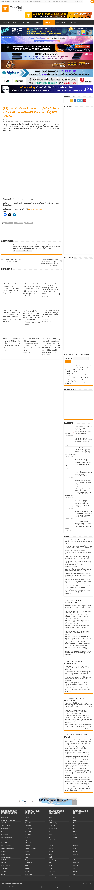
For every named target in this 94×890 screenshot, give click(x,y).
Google (75, 834)
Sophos (27, 865)
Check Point (28, 823)
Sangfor (27, 860)
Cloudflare (28, 825)
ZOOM (74, 874)
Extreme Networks (6, 837)
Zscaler (27, 877)
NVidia (50, 854)
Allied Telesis (4, 823)
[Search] (92, 1)
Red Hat (75, 851)
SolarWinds (4, 868)
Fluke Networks (5, 843)
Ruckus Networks (6, 865)
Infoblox (3, 854)
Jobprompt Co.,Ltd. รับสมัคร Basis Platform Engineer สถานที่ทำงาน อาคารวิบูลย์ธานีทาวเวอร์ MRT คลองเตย (77, 622)
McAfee (27, 851)
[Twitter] (77, 2)
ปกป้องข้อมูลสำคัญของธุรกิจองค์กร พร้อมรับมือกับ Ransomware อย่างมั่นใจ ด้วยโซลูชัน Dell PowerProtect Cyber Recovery (78, 492)
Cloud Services (18, 121)
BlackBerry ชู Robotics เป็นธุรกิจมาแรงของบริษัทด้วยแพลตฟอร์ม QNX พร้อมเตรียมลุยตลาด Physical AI (78, 721)
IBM (50, 837)
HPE (50, 831)
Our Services (25, 1)
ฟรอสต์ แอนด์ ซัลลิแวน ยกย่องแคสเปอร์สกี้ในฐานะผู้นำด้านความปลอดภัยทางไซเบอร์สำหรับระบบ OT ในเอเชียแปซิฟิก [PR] (78, 788)
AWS (74, 825)
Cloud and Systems (9, 121)
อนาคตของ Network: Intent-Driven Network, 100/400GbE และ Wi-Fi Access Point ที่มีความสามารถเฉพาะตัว (49, 261)
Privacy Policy (81, 382)
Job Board (47, 1)
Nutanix (51, 851)
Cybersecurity (25, 22)
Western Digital (53, 877)
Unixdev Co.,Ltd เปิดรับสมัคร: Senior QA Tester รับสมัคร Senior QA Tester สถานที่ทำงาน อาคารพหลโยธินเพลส (78, 607)
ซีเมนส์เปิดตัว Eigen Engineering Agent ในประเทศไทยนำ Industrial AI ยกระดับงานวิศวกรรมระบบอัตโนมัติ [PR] (76, 711)
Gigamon (27, 840)
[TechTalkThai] (15, 8)
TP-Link (3, 871)
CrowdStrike (28, 828)
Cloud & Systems (48, 22)
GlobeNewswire (56, 1)
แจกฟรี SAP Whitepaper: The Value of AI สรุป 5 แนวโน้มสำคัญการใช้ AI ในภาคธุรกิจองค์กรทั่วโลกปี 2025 (78, 689)
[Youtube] (81, 2)
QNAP (50, 862)
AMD (50, 817)
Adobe (74, 817)
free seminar (9, 222)
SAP (74, 857)
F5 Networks (4, 840)
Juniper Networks (6, 857)
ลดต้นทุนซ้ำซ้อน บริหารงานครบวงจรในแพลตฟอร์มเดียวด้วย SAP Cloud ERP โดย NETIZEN (76, 684)
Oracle (50, 857)
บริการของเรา (16, 1)
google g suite (19, 222)
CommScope (4, 834)
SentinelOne (28, 862)
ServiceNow (76, 862)
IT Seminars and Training (36, 121)
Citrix (74, 828)
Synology (51, 874)
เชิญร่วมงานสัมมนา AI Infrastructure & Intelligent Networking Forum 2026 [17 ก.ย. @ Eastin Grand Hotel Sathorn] (78, 463)
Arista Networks (5, 825)
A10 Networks (5, 817)
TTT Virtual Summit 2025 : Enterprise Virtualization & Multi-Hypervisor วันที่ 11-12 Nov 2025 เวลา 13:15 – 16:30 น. (51, 315)
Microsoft (75, 845)
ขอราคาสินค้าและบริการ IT (36, 1)
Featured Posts (6, 22)
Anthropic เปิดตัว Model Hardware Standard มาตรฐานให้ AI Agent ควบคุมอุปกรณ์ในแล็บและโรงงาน (78, 541)
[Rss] (74, 2)
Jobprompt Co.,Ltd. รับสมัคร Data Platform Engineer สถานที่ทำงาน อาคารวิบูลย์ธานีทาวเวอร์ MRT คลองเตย (77, 627)
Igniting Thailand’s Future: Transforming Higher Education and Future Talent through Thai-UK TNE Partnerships (78, 652)
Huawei (3, 851)
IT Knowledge (26, 121)
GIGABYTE (52, 825)
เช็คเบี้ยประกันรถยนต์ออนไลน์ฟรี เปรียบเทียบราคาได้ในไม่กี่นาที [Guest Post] (83, 482)
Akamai (27, 817)
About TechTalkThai (6, 1)
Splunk (27, 868)
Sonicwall (75, 865)
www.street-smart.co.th (36, 209)
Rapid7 (27, 857)
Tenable (27, 871)
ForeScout (28, 834)
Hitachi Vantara (53, 828)
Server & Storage (36, 22)
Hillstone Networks (30, 843)
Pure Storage (52, 860)
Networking (16, 22)
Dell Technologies (54, 823)
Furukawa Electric (6, 845)
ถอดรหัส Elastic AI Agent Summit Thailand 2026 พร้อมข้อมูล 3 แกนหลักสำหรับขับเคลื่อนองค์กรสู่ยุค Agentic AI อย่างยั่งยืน (78, 525)
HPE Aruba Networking (8, 848)
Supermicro (52, 871)
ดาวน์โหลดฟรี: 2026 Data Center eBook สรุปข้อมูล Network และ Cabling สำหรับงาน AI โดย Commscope (78, 668)
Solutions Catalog (72, 22)
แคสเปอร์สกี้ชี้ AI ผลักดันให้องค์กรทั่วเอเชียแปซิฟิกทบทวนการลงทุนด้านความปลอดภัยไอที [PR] (78, 552)
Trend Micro (28, 874)
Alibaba (75, 823)
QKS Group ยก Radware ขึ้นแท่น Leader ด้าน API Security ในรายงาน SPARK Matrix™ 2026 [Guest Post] (78, 575)
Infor (74, 843)
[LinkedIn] (79, 2)
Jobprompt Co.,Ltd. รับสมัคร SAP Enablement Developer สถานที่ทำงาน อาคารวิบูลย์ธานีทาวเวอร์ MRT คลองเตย (77, 616)
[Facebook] (75, 2)
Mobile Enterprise (60, 22)
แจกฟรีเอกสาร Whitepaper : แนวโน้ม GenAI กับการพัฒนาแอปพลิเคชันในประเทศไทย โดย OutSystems (78, 678)
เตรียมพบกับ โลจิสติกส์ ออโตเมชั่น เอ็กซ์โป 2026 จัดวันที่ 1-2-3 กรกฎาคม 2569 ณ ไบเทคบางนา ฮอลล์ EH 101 (11, 343)
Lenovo (51, 845)
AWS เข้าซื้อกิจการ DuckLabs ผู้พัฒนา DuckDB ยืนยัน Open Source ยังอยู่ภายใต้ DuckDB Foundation (78, 592)
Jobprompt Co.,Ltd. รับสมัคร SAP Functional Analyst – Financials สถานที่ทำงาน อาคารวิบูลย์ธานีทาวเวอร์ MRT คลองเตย (78, 638)
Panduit (3, 862)
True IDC (75, 868)
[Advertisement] (78, 337)
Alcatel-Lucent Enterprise (8, 820)
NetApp (51, 848)
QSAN (50, 865)
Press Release (46, 121)
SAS (74, 860)
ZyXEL (3, 874)
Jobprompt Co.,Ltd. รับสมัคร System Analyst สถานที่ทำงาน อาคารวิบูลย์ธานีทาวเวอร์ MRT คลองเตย (77, 632)
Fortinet (3, 877)
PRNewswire (64, 1)
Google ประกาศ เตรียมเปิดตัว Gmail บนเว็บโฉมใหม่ (13, 259)
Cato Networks (5, 828)
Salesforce (75, 854)
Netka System (5, 860)
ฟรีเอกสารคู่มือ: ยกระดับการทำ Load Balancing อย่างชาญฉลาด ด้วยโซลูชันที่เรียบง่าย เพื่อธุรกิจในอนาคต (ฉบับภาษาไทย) (78, 673)
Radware (27, 854)
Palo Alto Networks (30, 848)
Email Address (69, 358)
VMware (75, 871)
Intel (50, 843)
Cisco (2, 831)
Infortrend (52, 840)
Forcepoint (28, 831)
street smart (28, 222)
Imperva (27, 845)
